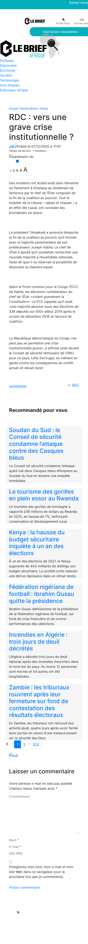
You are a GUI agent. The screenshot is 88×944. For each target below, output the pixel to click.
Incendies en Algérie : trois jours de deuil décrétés (38, 641)
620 (36, 744)
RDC (75, 385)
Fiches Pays (63, 23)
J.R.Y (13, 146)
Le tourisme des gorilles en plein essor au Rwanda (44, 495)
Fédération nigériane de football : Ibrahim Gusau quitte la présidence (41, 593)
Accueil (13, 108)
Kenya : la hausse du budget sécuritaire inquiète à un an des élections (37, 543)
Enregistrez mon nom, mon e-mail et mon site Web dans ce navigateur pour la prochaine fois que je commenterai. (41, 872)
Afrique (44, 108)
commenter (18, 386)
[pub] (13, 755)
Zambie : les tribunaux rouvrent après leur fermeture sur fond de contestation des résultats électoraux (39, 701)
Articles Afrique (28, 108)
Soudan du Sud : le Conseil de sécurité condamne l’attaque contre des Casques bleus (36, 444)
